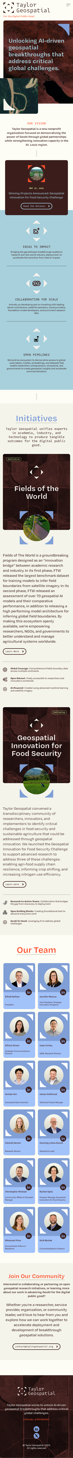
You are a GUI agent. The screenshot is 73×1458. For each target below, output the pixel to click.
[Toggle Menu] (68, 5)
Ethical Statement (36, 1419)
